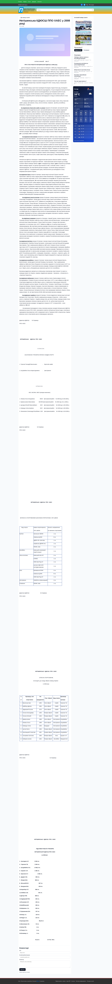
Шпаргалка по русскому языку (82, 69)
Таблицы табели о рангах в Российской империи (81, 58)
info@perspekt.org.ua (22, 4)
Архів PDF (68, 981)
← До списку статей (24, 17)
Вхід (87, 4)
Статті (29, 1)
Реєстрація (91, 4)
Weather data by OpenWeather (79, 140)
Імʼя (20, 950)
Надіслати (22, 969)
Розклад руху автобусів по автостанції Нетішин (81, 64)
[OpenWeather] (89, 89)
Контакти (40, 1)
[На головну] (26, 10)
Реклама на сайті (90, 981)
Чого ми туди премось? (80, 81)
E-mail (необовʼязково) (24, 955)
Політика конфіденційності (81, 981)
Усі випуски (86, 50)
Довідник (34, 1)
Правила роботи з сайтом (61, 981)
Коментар (21, 959)
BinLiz (38, 981)
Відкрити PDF (78, 50)
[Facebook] (82, 5)
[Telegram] (84, 5)
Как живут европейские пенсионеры (80, 75)
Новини (25, 1)
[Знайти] (92, 10)
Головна (20, 1)
